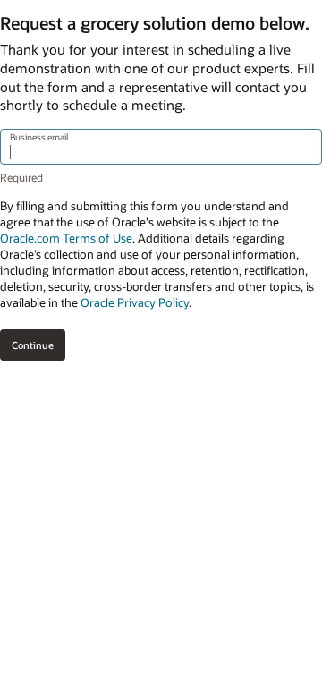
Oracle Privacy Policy (134, 302)
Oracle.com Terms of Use (66, 238)
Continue (33, 345)
